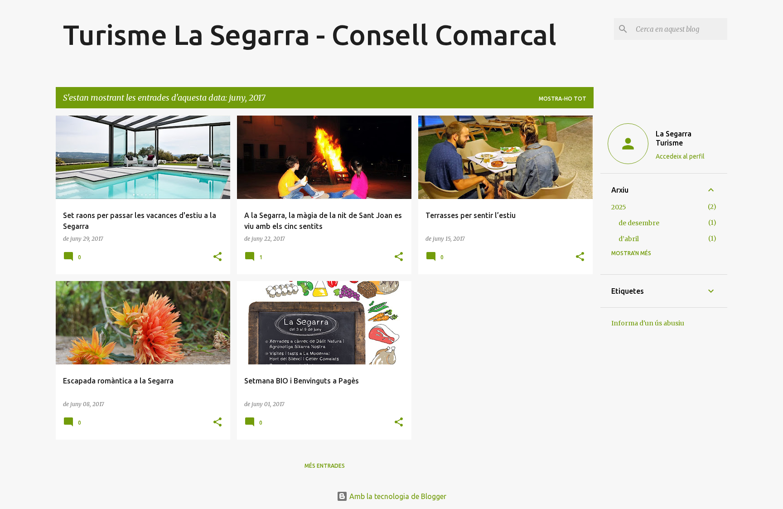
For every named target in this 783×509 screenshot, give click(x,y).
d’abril (629, 239)
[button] (217, 257)
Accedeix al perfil (680, 156)
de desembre (639, 223)
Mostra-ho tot (562, 99)
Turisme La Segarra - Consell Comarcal (309, 34)
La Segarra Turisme (673, 138)
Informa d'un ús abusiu (647, 323)
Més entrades (324, 466)
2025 (618, 207)
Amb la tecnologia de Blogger (397, 496)
